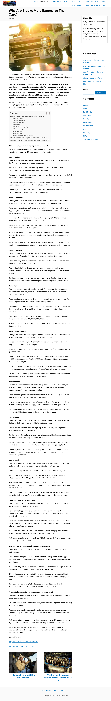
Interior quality (18, 133)
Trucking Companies (90, 139)
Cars (85, 109)
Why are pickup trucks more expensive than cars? (28, 116)
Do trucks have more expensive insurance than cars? (29, 138)
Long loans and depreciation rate (24, 135)
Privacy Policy (45, 690)
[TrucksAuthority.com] (13, 3)
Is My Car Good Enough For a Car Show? (94, 67)
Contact (56, 690)
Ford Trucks (87, 112)
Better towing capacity (21, 127)
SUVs (85, 136)
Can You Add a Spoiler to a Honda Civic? (93, 73)
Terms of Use (64, 690)
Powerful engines (19, 120)
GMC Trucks (87, 115)
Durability (17, 124)
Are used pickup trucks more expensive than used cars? (30, 140)
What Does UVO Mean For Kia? (92, 83)
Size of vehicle (18, 118)
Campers (86, 105)
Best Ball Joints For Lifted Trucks (21, 646)
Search (85, 90)
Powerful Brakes (19, 122)
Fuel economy (18, 129)
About (52, 690)
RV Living (86, 132)
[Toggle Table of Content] (47, 113)
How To (86, 119)
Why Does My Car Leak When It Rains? (94, 61)
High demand (18, 131)
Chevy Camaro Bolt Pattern (93, 78)
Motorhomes (88, 126)
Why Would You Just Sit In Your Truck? (23, 642)
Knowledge (11, 18)
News (85, 129)
